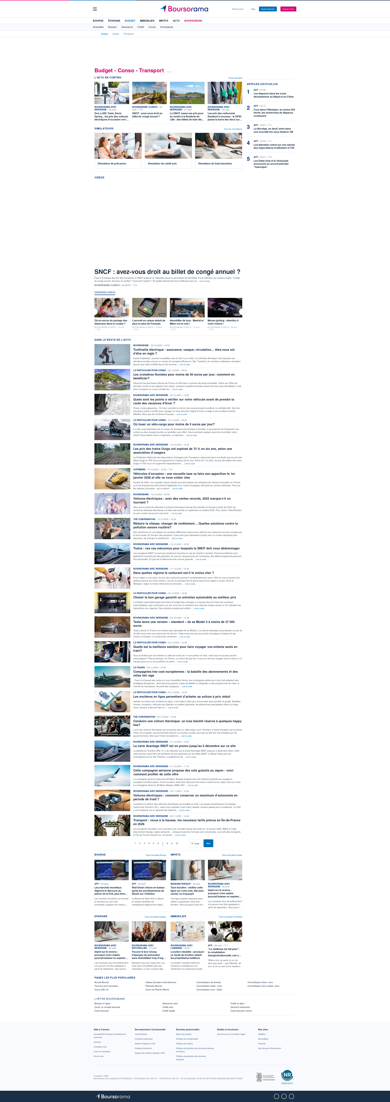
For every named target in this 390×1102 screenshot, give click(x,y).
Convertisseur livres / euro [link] (260, 982)
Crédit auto (168, 1007)
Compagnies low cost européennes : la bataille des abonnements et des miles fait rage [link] (185, 673)
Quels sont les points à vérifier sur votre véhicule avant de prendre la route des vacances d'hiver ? (183, 401)
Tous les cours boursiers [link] (106, 985)
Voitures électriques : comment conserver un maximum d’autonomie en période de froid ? (185, 797)
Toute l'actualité (235, 77)
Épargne (114, 20)
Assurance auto (170, 1003)
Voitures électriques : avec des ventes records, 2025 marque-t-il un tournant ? (182, 500)
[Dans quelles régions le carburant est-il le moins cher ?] (112, 577)
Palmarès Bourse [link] (153, 985)
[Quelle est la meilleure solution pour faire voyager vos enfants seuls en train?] (112, 651)
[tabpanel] (168, 314)
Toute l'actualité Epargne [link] (155, 916)
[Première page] (126, 843)
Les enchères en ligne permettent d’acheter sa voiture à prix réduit (181, 696)
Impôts (163, 20)
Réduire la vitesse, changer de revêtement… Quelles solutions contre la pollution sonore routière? (185, 525)
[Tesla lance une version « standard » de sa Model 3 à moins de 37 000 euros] (112, 626)
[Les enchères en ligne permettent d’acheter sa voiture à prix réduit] (112, 701)
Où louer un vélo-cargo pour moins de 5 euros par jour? (174, 424)
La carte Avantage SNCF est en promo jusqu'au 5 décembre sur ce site (184, 745)
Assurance (127, 27)
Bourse (98, 20)
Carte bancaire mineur (241, 1010)
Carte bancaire (101, 1010)
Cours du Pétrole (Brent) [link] (157, 989)
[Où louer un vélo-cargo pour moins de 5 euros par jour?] (112, 429)
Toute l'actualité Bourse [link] (155, 855)
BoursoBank (193, 20)
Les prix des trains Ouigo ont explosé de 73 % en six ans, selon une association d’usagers (182, 450)
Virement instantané (240, 1007)
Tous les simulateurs (233, 128)
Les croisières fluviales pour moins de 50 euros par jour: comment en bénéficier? (184, 376)
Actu (176, 20)
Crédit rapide (169, 1010)
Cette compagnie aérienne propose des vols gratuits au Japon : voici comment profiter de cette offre (183, 772)
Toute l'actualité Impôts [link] (232, 855)
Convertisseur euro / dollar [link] (209, 989)
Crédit (140, 27)
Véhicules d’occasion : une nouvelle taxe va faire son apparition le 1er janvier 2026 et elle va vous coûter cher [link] (184, 475)
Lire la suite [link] (177, 488)
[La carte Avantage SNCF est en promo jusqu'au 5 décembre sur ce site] (112, 750)
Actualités (98, 27)
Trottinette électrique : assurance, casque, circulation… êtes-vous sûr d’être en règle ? (184, 351)
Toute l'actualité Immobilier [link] (230, 916)
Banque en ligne (102, 1003)
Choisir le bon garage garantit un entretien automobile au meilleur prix (184, 597)
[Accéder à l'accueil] (95, 33)
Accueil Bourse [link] (101, 982)
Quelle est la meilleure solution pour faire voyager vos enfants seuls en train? (185, 648)
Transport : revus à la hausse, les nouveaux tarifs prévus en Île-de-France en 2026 (186, 822)
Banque (112, 27)
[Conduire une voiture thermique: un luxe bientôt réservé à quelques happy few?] (112, 725)
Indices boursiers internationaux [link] (160, 982)
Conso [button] (152, 27)
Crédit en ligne (237, 1003)
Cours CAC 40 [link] (101, 989)
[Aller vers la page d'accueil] (194, 9)
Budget (130, 20)
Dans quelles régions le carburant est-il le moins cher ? (173, 572)
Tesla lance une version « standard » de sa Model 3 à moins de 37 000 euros (184, 623)
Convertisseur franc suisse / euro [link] (263, 985)
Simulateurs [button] (166, 27)
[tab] (104, 293)
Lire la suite (204, 280)
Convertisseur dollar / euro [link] (209, 985)
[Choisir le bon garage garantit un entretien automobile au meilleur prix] (112, 602)
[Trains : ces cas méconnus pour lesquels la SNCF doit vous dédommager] (112, 553)
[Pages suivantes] (182, 843)
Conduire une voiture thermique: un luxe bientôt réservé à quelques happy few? (187, 723)
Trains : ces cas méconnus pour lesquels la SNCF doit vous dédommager (186, 548)
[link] (112, 478)
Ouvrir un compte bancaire (107, 1007)
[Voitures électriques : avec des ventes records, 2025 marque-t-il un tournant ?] (112, 503)
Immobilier (147, 20)
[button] (94, 9)
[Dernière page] (186, 843)
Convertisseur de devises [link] (209, 982)
